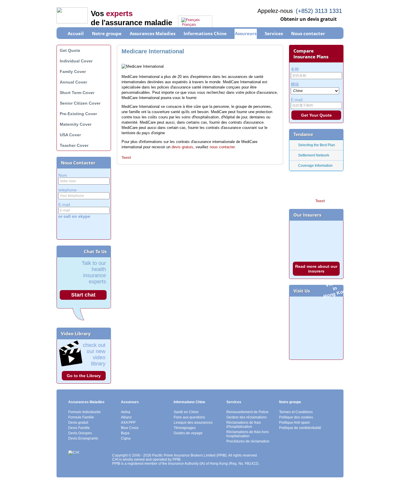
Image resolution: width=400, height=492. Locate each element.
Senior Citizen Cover (80, 103)
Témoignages (185, 428)
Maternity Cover (75, 124)
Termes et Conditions (296, 412)
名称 (295, 69)
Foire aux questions (189, 417)
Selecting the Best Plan (316, 145)
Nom (62, 175)
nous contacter (222, 147)
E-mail (64, 204)
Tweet (126, 158)
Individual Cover (76, 61)
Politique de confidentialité (300, 428)
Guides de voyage (188, 433)
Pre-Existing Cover (78, 113)
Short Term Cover (77, 92)
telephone (67, 190)
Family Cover (73, 71)
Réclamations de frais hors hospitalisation (247, 434)
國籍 (295, 84)
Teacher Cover (74, 145)
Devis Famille (79, 428)
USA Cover (70, 134)
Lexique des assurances (193, 423)
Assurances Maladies (86, 402)
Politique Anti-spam (294, 423)
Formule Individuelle (84, 412)
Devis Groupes (80, 433)
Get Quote (70, 50)
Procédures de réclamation (247, 441)
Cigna (126, 438)
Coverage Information (315, 166)
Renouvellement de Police (247, 412)
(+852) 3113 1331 (319, 11)
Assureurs (130, 402)
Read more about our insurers (316, 268)
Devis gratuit (78, 423)
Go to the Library (84, 375)
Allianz (126, 417)
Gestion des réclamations (246, 417)
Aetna (125, 412)
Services (233, 402)
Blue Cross (130, 428)
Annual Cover (73, 82)
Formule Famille (81, 417)
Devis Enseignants (83, 438)
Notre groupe (290, 402)
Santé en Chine (186, 412)
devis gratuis (182, 147)
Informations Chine (189, 402)
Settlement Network (313, 155)
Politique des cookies (296, 417)
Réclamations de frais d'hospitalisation (243, 425)
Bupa (125, 433)
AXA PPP (128, 423)
